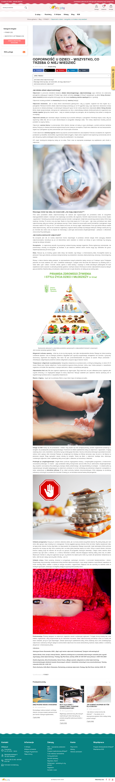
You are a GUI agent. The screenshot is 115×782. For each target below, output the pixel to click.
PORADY (46, 674)
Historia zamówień (76, 752)
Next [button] (110, 682)
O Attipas (27, 747)
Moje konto (74, 747)
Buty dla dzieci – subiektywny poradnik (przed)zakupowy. (69, 706)
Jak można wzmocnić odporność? (44, 84)
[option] (44, 703)
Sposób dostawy (52, 758)
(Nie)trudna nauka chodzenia (45, 705)
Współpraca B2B (98, 749)
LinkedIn (73, 70)
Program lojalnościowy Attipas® (57, 751)
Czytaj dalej (36, 717)
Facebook (38, 70)
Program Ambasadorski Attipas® (103, 747)
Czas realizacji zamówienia (55, 754)
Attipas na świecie (30, 749)
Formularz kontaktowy (11, 765)
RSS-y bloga (8, 52)
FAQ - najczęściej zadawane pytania (56, 748)
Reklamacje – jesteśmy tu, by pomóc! (56, 764)
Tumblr (84, 70)
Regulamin (50, 767)
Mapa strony (28, 754)
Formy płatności (52, 756)
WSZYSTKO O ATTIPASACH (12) (14, 36)
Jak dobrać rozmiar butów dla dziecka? (98, 705)
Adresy (72, 749)
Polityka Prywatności (31, 752)
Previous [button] (107, 682)
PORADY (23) (9, 32)
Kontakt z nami (52, 770)
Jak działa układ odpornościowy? (44, 80)
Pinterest (61, 70)
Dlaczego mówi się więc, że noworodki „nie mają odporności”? (52, 82)
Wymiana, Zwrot (52, 761)
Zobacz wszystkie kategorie (14, 42)
